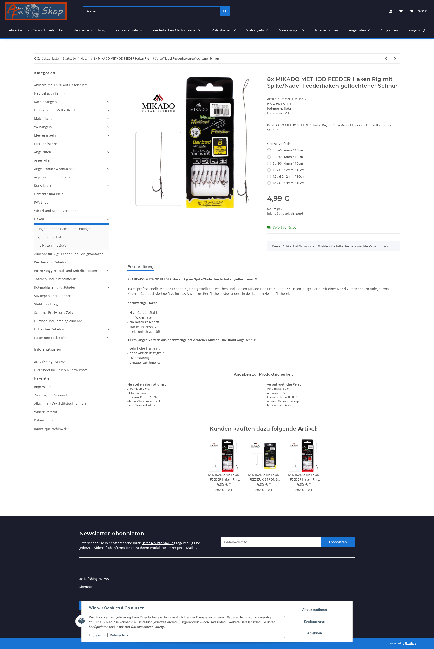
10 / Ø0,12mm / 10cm (289, 170)
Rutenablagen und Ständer (54, 287)
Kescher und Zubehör (50, 262)
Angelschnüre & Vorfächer (54, 169)
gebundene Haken (52, 237)
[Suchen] (225, 11)
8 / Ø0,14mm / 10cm (288, 163)
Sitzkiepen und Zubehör (52, 296)
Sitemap (85, 586)
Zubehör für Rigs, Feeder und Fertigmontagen (69, 254)
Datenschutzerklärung (158, 543)
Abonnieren (338, 542)
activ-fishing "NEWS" (49, 361)
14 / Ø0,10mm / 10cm (289, 183)
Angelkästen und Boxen (52, 177)
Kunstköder (43, 185)
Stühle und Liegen (48, 304)
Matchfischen (44, 118)
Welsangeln (43, 127)
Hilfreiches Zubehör (49, 329)
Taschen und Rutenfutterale (55, 279)
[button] (391, 11)
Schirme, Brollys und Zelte (54, 312)
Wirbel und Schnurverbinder (56, 210)
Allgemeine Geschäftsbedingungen (60, 403)
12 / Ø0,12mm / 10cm (289, 176)
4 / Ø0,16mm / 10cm (288, 150)
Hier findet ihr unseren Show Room (60, 370)
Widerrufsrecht (45, 412)
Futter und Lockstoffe (50, 337)
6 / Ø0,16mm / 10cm (288, 157)
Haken (288, 108)
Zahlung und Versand (50, 395)
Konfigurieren (314, 621)
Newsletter (42, 378)
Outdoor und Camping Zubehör (58, 321)
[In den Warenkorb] (131, 73)
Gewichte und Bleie (49, 194)
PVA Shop (41, 202)
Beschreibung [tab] (140, 267)
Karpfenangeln (45, 102)
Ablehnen (314, 633)
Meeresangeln (45, 135)
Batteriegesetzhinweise (51, 428)
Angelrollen (43, 160)
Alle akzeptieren (314, 609)
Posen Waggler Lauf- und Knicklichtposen (65, 270)
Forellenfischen (45, 143)
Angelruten (42, 152)
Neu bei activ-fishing (49, 93)
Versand (297, 213)
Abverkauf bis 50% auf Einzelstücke (61, 85)
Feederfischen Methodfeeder (56, 110)
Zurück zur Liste (48, 58)
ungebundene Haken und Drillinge (64, 229)
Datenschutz (119, 635)
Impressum (97, 635)
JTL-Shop (410, 643)
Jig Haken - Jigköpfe (52, 245)
